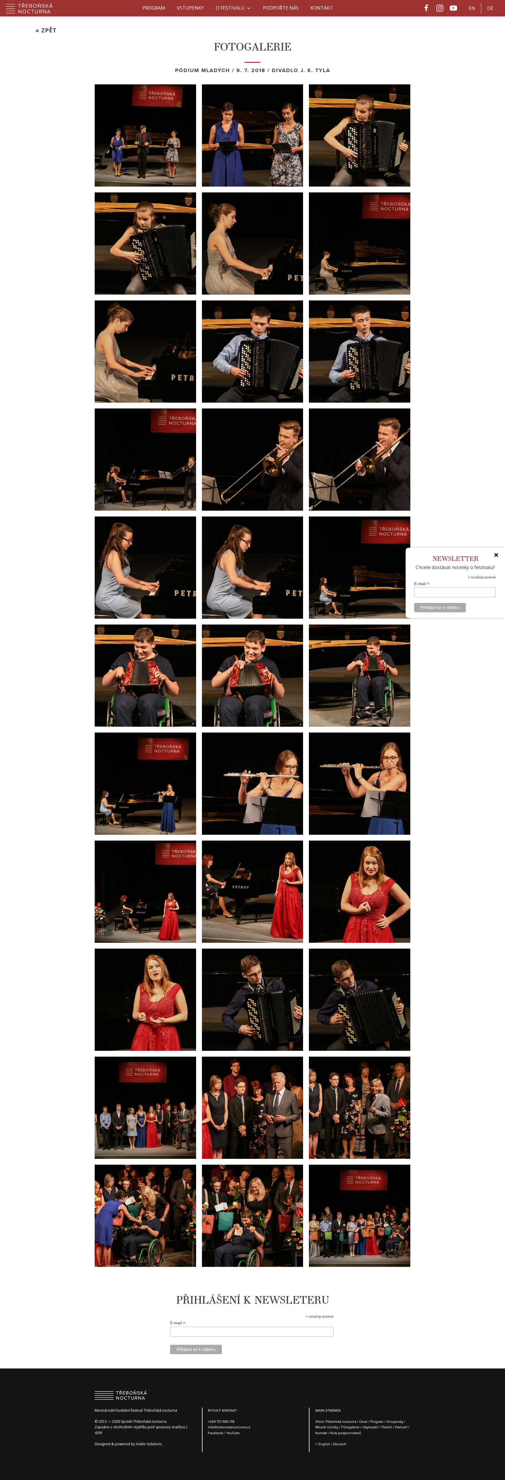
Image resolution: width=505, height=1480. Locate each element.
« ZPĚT (46, 30)
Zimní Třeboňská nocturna (335, 1421)
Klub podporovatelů (345, 1432)
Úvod (363, 1421)
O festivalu (230, 8)
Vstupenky (190, 8)
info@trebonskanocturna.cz (229, 1427)
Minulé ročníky (326, 1427)
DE (490, 8)
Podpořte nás (281, 8)
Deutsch (339, 1443)
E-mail (421, 584)
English (324, 1443)
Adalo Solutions (149, 1443)
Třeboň (386, 1427)
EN (472, 8)
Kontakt (321, 8)
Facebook (216, 1432)
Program (153, 8)
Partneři (401, 1427)
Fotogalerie (350, 1427)
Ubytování (370, 1427)
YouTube (233, 1432)
